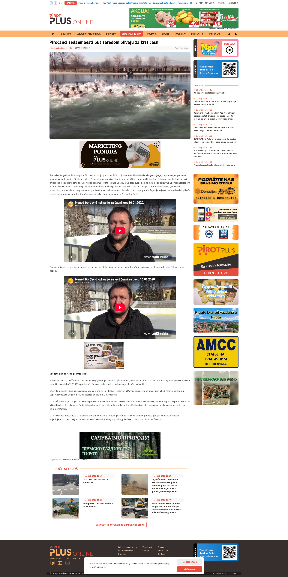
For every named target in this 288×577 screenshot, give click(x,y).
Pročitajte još (65, 468)
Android (229, 69)
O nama (199, 2)
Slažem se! (189, 569)
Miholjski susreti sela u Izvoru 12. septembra (98, 505)
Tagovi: (53, 459)
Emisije (145, 550)
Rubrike (179, 33)
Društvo (66, 33)
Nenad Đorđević (80, 459)
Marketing (233, 2)
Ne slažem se (190, 562)
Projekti (196, 33)
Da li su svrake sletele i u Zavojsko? (95, 481)
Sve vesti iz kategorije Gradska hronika (120, 525)
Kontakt (221, 2)
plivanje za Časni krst (64, 459)
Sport (165, 33)
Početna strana (53, 34)
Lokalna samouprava (88, 33)
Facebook (51, 3)
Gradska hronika (131, 33)
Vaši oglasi (215, 33)
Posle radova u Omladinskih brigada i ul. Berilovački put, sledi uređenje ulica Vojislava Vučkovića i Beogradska (166, 508)
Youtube (60, 3)
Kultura (151, 33)
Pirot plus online (71, 18)
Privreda (111, 33)
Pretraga (229, 34)
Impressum (210, 2)
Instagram (55, 3)
